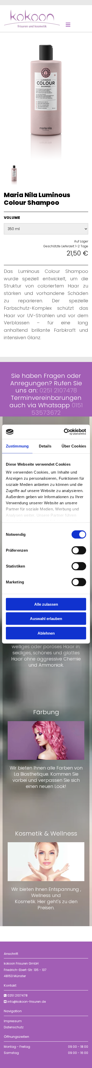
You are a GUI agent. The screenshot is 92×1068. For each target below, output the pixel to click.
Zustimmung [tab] (17, 446)
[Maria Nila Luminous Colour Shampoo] (46, 102)
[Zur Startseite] (32, 18)
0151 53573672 (57, 409)
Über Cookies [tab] (74, 446)
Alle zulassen (46, 604)
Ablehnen (46, 633)
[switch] (79, 550)
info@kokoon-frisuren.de (26, 1001)
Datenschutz (14, 1027)
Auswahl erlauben (46, 618)
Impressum (13, 1021)
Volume (12, 217)
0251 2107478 (17, 995)
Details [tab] (45, 446)
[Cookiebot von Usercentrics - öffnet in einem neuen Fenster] (65, 432)
